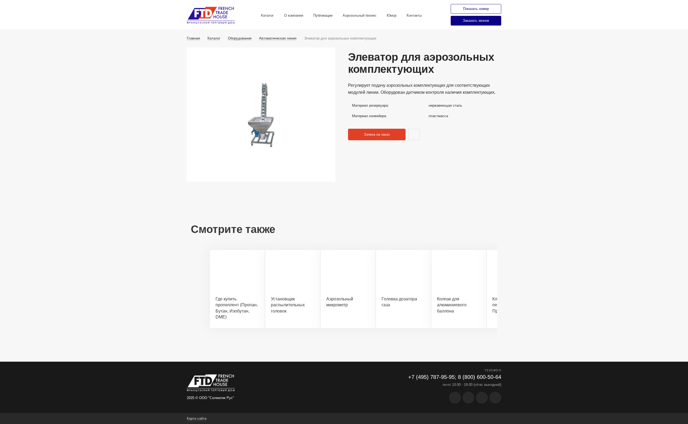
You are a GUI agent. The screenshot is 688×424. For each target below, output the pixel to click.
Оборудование (240, 38)
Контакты (414, 15)
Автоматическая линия (277, 38)
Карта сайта (196, 418)
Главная (193, 38)
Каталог (267, 15)
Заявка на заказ (377, 134)
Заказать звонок (476, 21)
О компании (293, 15)
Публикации (322, 15)
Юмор (391, 15)
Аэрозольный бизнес (360, 15)
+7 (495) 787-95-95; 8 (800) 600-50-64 (454, 377)
